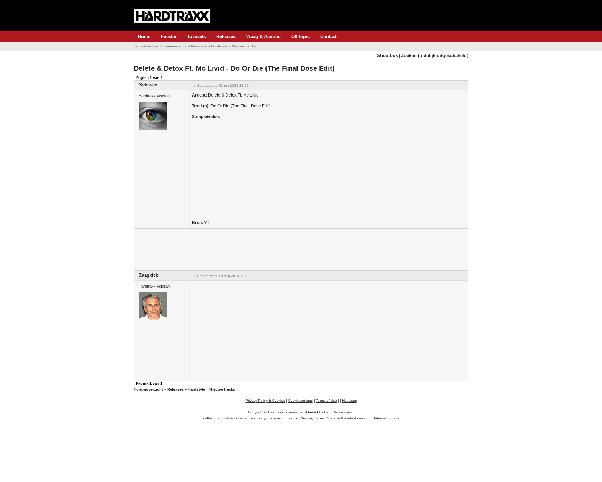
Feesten (169, 36)
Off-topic (300, 36)
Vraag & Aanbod (263, 36)
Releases (226, 36)
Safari (319, 418)
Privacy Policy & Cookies (265, 401)
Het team (349, 401)
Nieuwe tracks (244, 46)
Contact (328, 36)
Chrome (306, 418)
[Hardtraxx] (172, 15)
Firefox (292, 418)
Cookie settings (300, 401)
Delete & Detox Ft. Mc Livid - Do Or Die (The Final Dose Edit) (234, 68)
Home (144, 36)
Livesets (197, 36)
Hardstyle (219, 46)
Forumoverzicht (173, 46)
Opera (331, 418)
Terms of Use (326, 401)
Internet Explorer (387, 418)
